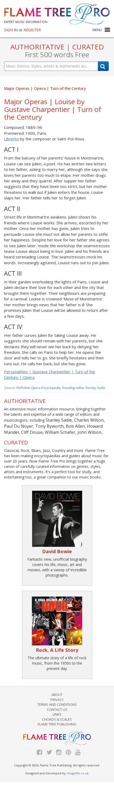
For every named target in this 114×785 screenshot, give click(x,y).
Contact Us (57, 709)
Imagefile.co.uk (78, 773)
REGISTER (32, 29)
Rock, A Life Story (57, 650)
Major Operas (16, 88)
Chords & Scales (57, 719)
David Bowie (57, 551)
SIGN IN (11, 29)
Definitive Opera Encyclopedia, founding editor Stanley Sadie (60, 387)
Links (57, 714)
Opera (40, 88)
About (57, 694)
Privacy (57, 699)
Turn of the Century (68, 88)
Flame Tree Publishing (57, 724)
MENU (97, 29)
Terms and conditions (57, 704)
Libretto (11, 138)
